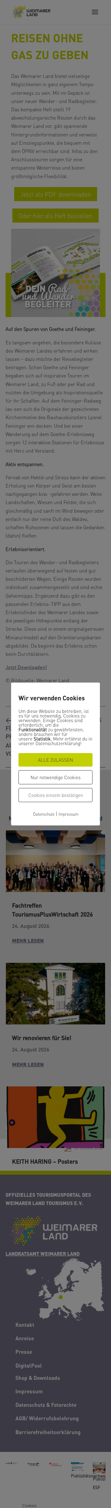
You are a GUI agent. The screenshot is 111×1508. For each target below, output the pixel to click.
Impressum (68, 814)
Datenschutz (44, 814)
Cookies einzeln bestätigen (55, 795)
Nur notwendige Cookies (55, 777)
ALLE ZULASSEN (55, 760)
